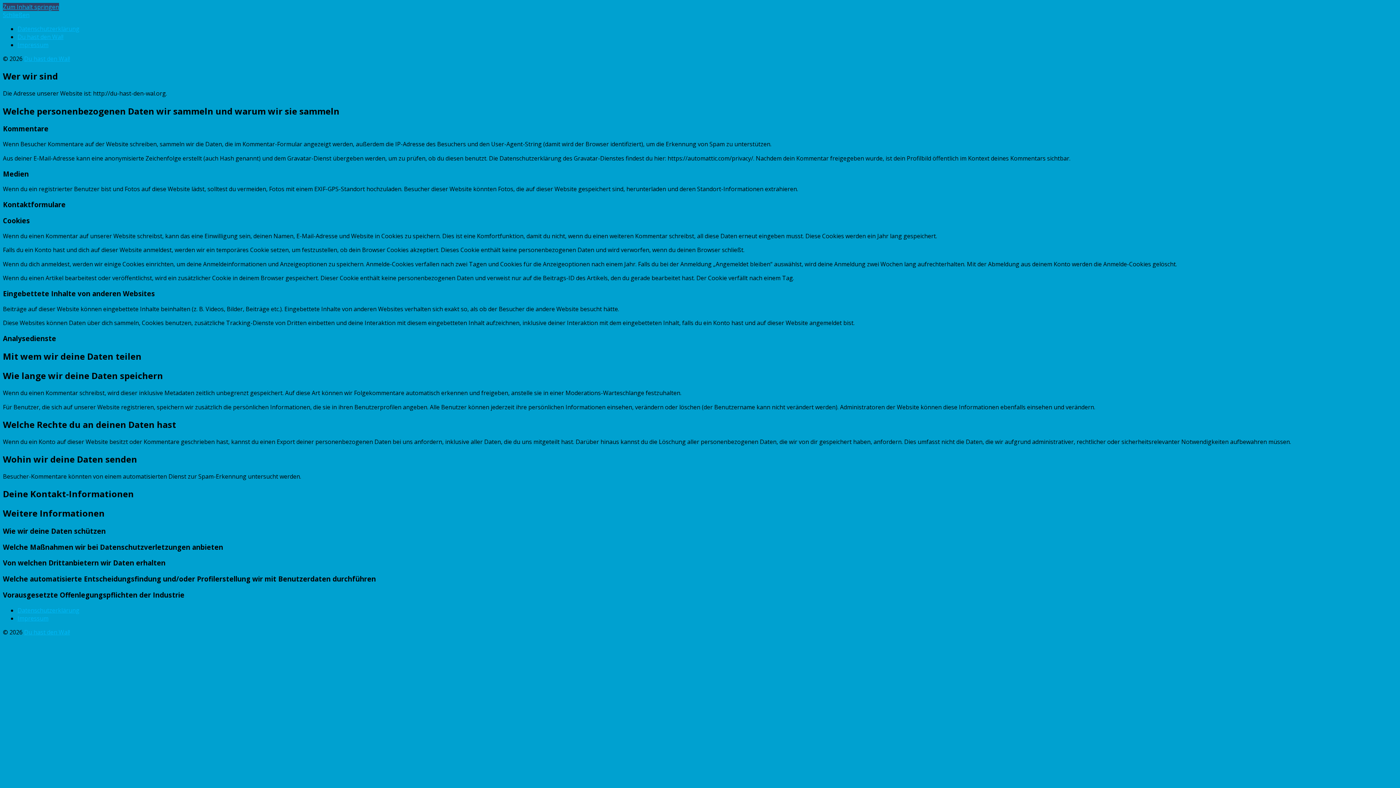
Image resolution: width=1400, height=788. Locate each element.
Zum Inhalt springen (31, 7)
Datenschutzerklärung (48, 29)
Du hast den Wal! (40, 37)
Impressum (33, 45)
